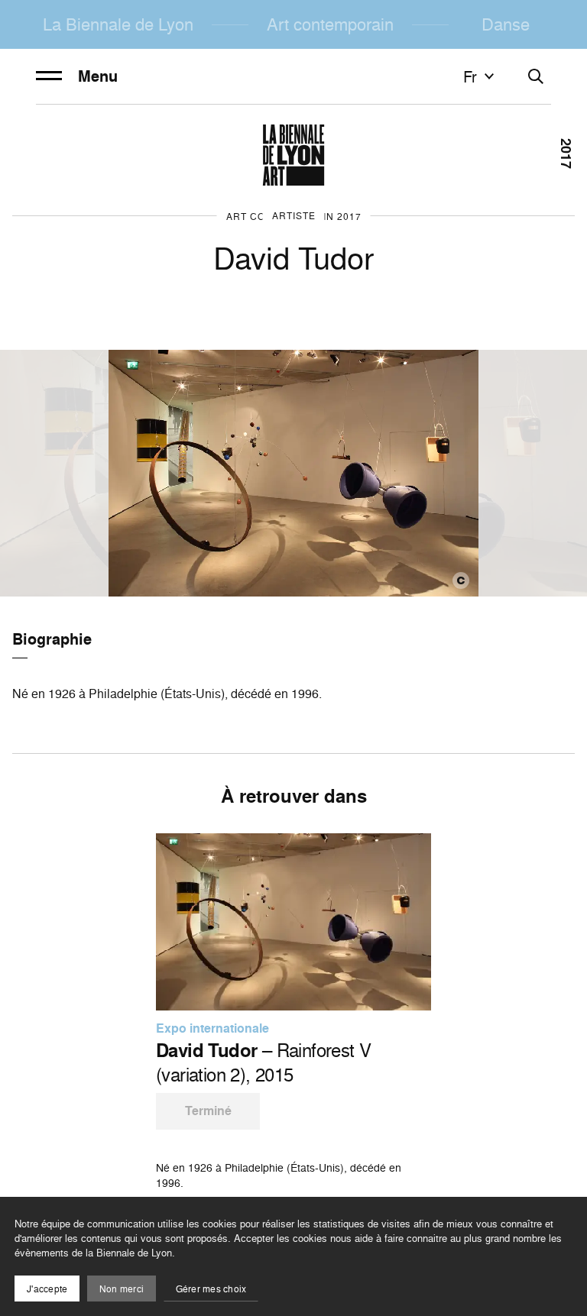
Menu (98, 76)
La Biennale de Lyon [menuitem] (118, 24)
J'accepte (47, 1288)
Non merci (121, 1288)
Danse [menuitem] (506, 24)
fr (470, 76)
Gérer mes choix (211, 1288)
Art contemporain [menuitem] (330, 24)
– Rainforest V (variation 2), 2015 (263, 1062)
